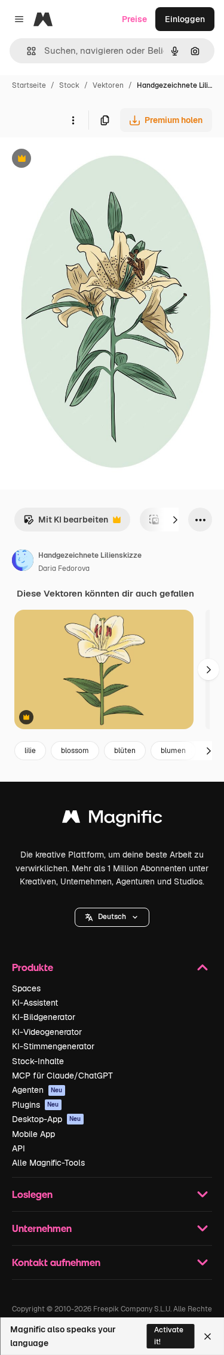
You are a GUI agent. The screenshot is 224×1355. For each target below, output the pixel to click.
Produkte (32, 967)
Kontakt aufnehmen (56, 1262)
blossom (75, 750)
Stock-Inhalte (38, 1061)
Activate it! (168, 1335)
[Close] (207, 1336)
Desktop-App (46, 1119)
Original (76, 159)
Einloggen (185, 19)
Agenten (37, 1089)
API (18, 1148)
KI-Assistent (35, 1002)
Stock (69, 85)
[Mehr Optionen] (73, 120)
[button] (112, 917)
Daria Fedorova (64, 568)
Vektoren (108, 85)
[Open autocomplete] (26, 51)
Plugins (35, 1104)
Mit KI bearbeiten (65, 522)
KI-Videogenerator (47, 1032)
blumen (173, 750)
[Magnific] (112, 819)
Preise (134, 19)
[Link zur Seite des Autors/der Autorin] (22, 561)
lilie (30, 750)
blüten (125, 750)
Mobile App (33, 1134)
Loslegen (32, 1194)
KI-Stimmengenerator (53, 1046)
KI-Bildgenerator (43, 1017)
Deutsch (112, 916)
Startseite (29, 85)
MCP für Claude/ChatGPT (62, 1075)
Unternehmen (42, 1228)
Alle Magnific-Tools (48, 1162)
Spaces (26, 988)
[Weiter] (175, 519)
